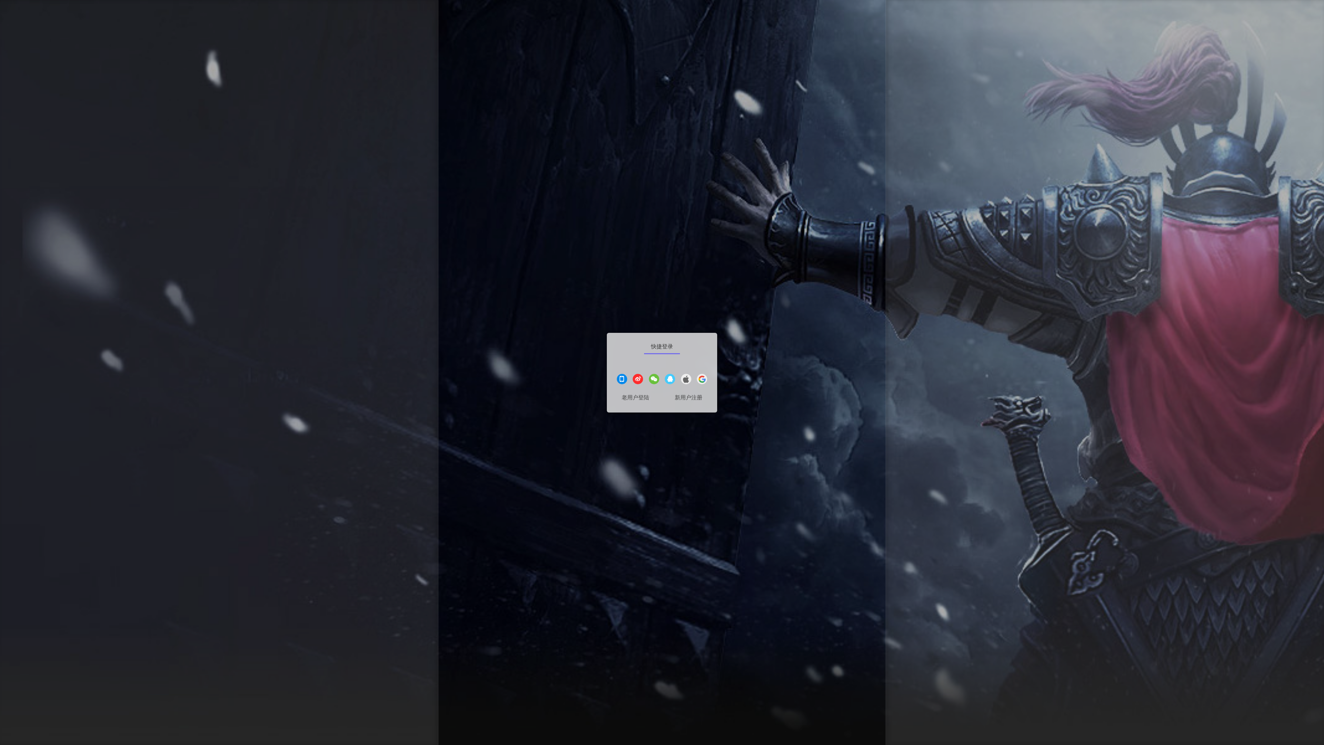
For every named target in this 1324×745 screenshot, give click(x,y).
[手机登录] (622, 380)
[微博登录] (638, 380)
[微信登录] (654, 380)
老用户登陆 (635, 397)
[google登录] (702, 380)
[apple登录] (686, 380)
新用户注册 (688, 397)
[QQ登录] (670, 380)
